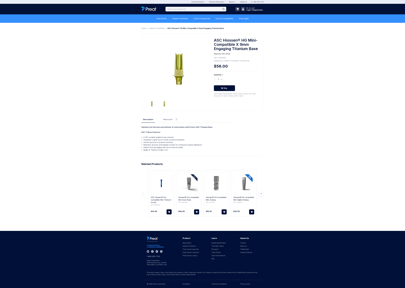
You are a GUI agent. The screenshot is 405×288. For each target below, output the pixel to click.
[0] (237, 9)
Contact (243, 243)
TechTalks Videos (217, 246)
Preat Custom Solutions (191, 252)
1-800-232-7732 (258, 2)
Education (214, 249)
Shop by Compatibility (224, 19)
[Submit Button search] (224, 9)
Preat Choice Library (190, 255)
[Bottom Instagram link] (161, 251)
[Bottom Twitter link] (157, 251)
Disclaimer (186, 284)
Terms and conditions (219, 284)
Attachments (161, 19)
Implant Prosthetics (180, 19)
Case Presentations (218, 255)
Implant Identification (218, 243)
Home (143, 28)
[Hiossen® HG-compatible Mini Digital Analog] (243, 183)
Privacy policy (245, 284)
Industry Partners (246, 252)
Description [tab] (148, 119)
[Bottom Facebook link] (152, 251)
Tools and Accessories (191, 249)
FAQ (212, 259)
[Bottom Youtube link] (148, 251)
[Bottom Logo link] (152, 239)
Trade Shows (216, 252)
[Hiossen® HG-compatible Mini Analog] (216, 183)
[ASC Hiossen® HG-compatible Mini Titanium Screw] (161, 183)
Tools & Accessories (201, 19)
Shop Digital (244, 19)
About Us (243, 246)
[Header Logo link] (148, 9)
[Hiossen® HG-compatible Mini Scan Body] (188, 183)
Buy (225, 88)
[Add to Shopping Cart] (169, 211)
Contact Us (243, 2)
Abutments (244, 61)
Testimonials (244, 249)
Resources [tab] (170, 119)
